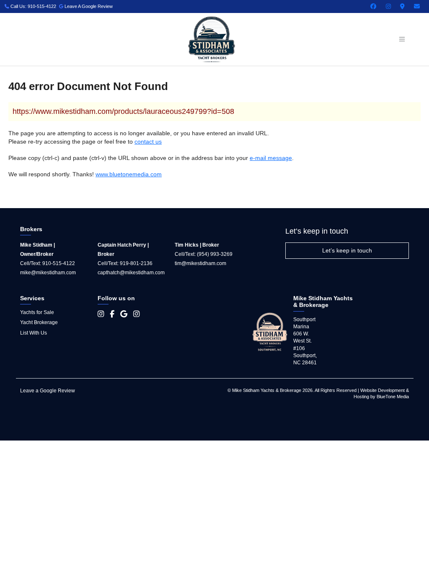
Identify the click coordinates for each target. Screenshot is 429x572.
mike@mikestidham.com (48, 273)
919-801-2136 (136, 263)
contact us (148, 141)
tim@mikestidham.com (200, 263)
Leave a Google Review (47, 391)
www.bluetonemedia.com (129, 174)
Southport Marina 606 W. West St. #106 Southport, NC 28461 (305, 341)
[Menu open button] (402, 39)
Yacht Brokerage (39, 322)
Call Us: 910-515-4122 (32, 6)
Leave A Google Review (88, 6)
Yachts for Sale (37, 312)
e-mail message (271, 158)
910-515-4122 (58, 263)
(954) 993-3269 (215, 254)
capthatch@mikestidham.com (131, 273)
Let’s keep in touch (347, 250)
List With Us (33, 333)
